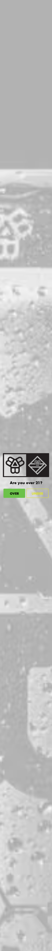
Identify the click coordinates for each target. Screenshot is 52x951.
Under (37, 493)
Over (14, 493)
